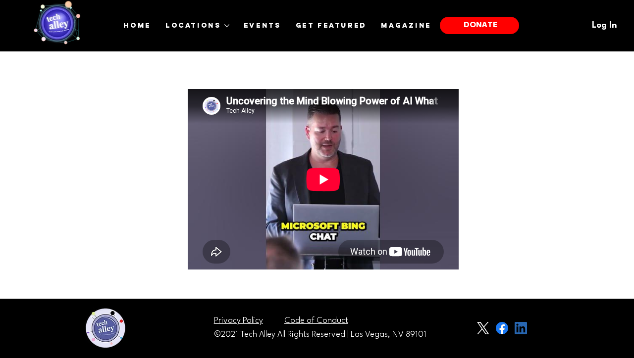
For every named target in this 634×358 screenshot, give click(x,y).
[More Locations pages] (226, 25)
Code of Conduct (316, 320)
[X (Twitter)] (483, 328)
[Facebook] (502, 328)
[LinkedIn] (521, 328)
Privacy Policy (238, 320)
